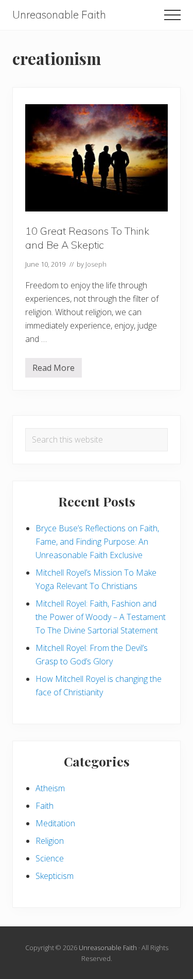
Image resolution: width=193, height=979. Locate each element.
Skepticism (55, 876)
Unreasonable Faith (59, 14)
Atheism (50, 788)
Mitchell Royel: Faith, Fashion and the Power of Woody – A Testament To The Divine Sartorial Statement (101, 617)
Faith (45, 805)
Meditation (55, 823)
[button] (172, 15)
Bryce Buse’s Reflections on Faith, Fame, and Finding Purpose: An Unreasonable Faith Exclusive (97, 542)
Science (50, 858)
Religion (50, 840)
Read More (53, 370)
